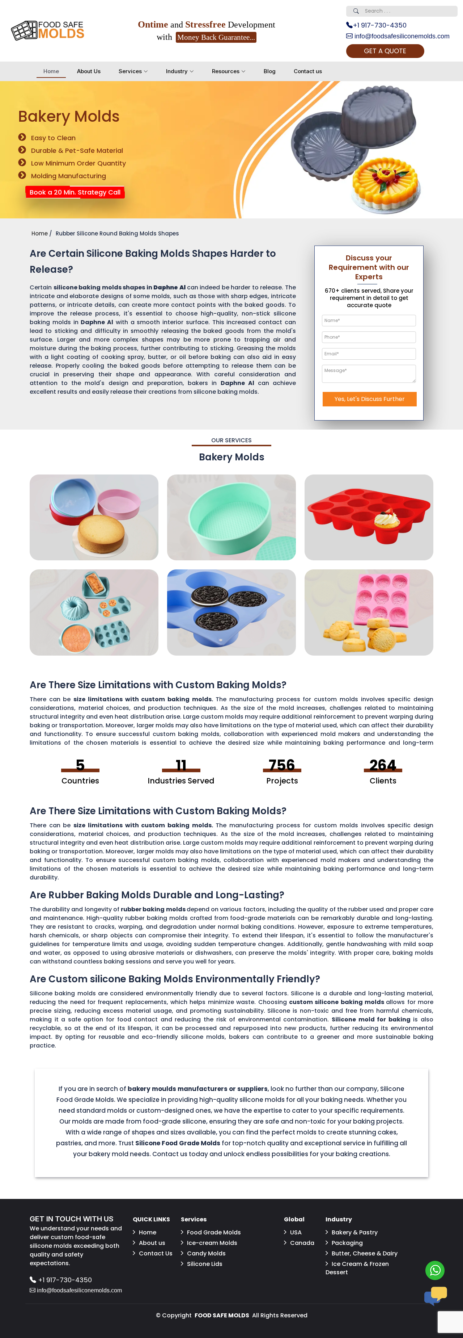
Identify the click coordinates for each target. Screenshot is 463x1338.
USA (296, 1232)
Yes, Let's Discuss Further (370, 399)
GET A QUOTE (385, 50)
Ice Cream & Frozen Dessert (357, 1268)
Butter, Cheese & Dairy (365, 1253)
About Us (89, 71)
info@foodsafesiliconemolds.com (401, 36)
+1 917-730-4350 (380, 25)
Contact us (308, 71)
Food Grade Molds (214, 1232)
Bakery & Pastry (355, 1232)
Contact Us (156, 1253)
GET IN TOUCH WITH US (72, 1218)
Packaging (347, 1243)
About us (152, 1243)
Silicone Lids (204, 1264)
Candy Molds (206, 1253)
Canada (302, 1243)
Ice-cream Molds (212, 1243)
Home (51, 71)
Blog (270, 71)
